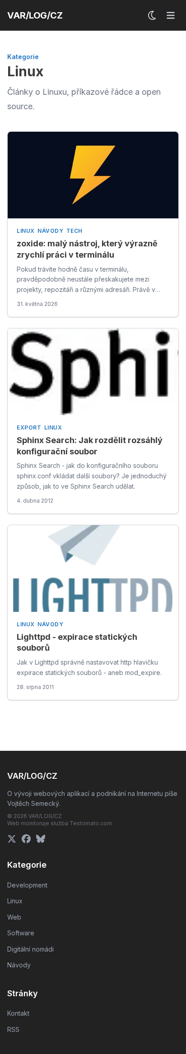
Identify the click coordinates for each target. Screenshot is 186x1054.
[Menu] (171, 15)
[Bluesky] (40, 838)
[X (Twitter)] (11, 838)
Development (27, 885)
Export (29, 427)
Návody (50, 230)
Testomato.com (91, 823)
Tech (74, 230)
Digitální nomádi (30, 949)
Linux (26, 230)
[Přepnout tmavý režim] (152, 15)
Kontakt (18, 1013)
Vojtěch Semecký (33, 803)
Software (20, 933)
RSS (13, 1029)
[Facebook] (26, 838)
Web (14, 917)
